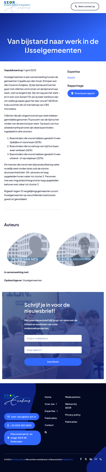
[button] (53, 432)
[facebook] (81, 459)
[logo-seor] (17, 2)
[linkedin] (91, 459)
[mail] (96, 459)
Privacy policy (18, 459)
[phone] (101, 459)
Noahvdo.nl (67, 459)
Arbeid (71, 77)
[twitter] (86, 459)
